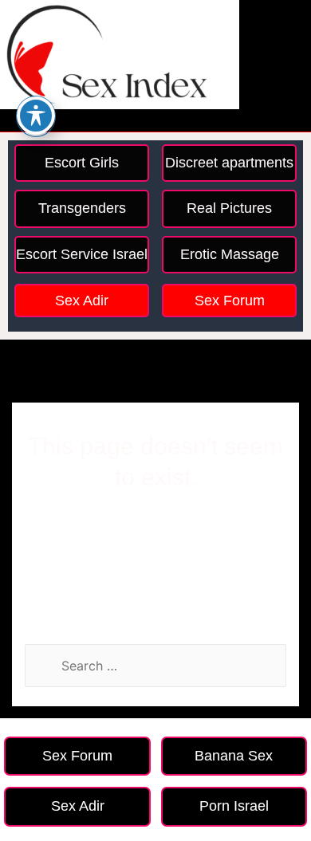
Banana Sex (234, 756)
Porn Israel (234, 806)
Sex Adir (81, 300)
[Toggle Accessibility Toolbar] (36, 115)
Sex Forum (230, 300)
